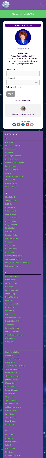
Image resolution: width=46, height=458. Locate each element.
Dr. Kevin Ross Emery (13, 455)
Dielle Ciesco (10, 307)
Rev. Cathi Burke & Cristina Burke (18, 262)
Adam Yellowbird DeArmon (15, 366)
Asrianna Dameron (12, 359)
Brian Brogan (10, 245)
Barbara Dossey (11, 410)
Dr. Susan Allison (11, 159)
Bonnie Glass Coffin (12, 321)
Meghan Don (10, 397)
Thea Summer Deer (12, 369)
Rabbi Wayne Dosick (13, 407)
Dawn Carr (9, 287)
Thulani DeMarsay (12, 376)
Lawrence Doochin (12, 404)
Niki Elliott (9, 452)
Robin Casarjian (11, 293)
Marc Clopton (10, 314)
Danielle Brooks (11, 249)
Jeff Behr (8, 204)
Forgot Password (23, 100)
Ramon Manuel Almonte (14, 163)
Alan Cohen (9, 324)
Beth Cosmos (10, 342)
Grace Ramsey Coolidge (14, 335)
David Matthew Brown (13, 256)
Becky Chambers (11, 297)
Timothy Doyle (10, 417)
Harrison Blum (10, 221)
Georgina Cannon (12, 276)
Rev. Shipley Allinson (13, 156)
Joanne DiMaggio (11, 390)
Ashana (8, 173)
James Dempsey (11, 379)
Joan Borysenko (11, 235)
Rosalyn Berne (10, 214)
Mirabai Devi (10, 383)
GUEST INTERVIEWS (23, 14)
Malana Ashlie (10, 180)
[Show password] (36, 82)
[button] (14, 124)
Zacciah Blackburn (12, 218)
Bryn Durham (10, 424)
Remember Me (14, 87)
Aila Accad (9, 142)
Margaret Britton (11, 238)
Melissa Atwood (11, 183)
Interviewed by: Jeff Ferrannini (23, 114)
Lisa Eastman (10, 435)
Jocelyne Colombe (12, 328)
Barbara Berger (11, 211)
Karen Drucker (10, 421)
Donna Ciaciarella (12, 304)
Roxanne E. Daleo (12, 352)
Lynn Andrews (10, 166)
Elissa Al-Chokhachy (12, 145)
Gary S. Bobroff (11, 225)
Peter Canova (10, 280)
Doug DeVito (10, 386)
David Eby (9, 438)
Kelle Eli (8, 445)
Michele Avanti (11, 187)
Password (10, 78)
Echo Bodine (10, 228)
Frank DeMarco (11, 373)
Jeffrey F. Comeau (12, 331)
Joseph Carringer (11, 290)
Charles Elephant (11, 442)
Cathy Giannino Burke (13, 259)
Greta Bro (9, 242)
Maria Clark (9, 311)
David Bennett (10, 207)
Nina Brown (9, 252)
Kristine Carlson (11, 283)
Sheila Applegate (11, 169)
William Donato (11, 400)
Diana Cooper (10, 338)
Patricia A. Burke (11, 266)
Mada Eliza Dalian (12, 355)
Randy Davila (10, 362)
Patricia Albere (11, 149)
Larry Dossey (10, 414)
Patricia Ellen (10, 448)
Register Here (23, 56)
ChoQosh (8, 300)
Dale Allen (9, 152)
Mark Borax (9, 231)
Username (10, 69)
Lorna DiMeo (10, 393)
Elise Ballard (10, 197)
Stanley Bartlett (11, 200)
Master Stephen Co (12, 317)
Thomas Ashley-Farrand (14, 176)
